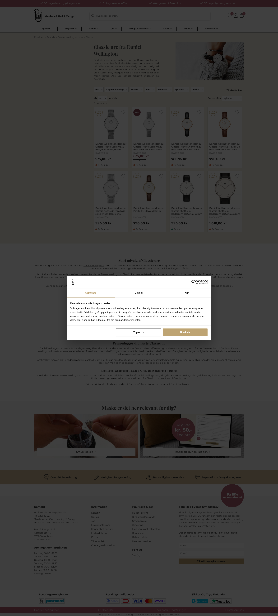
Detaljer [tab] (139, 292)
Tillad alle (185, 332)
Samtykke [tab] (90, 292)
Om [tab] (187, 292)
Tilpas (136, 332)
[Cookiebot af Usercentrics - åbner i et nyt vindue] (194, 282)
